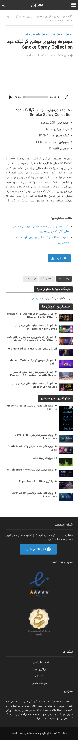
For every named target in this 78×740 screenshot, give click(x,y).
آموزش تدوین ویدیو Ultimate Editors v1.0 (32, 349)
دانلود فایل (57, 258)
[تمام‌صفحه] (66, 97)
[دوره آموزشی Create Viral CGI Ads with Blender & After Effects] (66, 317)
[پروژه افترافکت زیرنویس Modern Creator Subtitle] (66, 418)
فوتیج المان (56, 34)
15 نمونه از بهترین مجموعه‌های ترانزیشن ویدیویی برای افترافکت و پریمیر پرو (40, 228)
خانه (70, 16)
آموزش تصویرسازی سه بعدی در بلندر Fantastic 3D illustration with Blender (33, 374)
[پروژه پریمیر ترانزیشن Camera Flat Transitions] (66, 438)
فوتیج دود (30, 279)
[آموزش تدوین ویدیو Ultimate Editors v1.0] (66, 352)
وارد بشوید (37, 298)
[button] (39, 82)
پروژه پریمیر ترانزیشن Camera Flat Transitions (36, 437)
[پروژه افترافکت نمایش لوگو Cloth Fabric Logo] (66, 450)
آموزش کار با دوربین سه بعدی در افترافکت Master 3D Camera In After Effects (32, 339)
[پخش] (11, 97)
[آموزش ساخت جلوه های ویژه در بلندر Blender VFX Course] (66, 387)
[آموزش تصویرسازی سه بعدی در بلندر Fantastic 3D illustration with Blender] (66, 375)
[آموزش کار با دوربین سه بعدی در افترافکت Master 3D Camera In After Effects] (66, 340)
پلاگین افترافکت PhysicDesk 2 (36, 481)
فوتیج (48, 16)
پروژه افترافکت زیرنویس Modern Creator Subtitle (32, 407)
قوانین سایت (39, 669)
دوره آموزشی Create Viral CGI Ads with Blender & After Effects (32, 315)
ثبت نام (39, 676)
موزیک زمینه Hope (42, 458)
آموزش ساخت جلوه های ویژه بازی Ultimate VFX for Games (36, 327)
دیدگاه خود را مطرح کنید (39, 55)
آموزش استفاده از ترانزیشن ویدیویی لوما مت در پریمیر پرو (41, 239)
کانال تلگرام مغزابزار (36, 549)
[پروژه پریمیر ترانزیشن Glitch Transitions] (66, 473)
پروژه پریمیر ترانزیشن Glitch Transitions (30, 470)
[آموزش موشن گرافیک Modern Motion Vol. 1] (66, 364)
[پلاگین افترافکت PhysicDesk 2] (66, 485)
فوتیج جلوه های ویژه (37, 34)
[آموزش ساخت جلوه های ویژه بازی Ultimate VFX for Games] (66, 329)
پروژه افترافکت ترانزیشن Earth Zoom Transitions (34, 495)
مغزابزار (37, 5)
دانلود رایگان (47, 279)
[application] (39, 82)
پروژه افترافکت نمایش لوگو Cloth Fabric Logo (32, 448)
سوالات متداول (39, 683)
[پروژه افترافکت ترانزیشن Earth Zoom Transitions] (66, 497)
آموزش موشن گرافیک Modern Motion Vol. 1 (33, 362)
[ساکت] (59, 97)
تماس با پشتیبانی (39, 662)
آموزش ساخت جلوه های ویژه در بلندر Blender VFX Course (34, 385)
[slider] (35, 97)
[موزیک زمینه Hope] (66, 462)
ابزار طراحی (59, 16)
